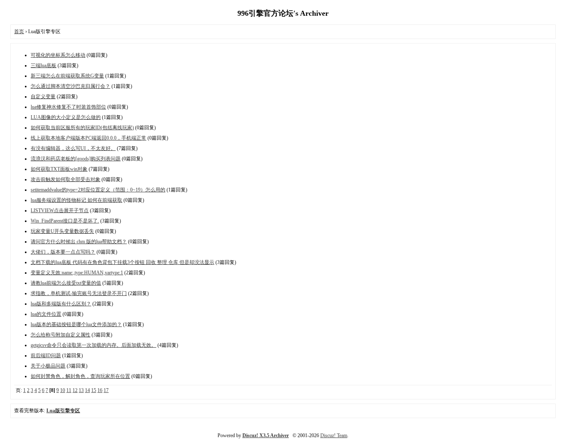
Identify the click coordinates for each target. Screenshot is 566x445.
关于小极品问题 (48, 366)
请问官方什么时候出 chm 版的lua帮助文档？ (79, 241)
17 (106, 390)
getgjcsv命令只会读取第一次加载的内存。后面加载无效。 (93, 345)
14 (87, 390)
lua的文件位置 (46, 314)
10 (62, 390)
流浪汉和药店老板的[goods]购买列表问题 (76, 159)
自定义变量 (43, 96)
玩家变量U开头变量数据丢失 (62, 231)
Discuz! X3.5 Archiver (265, 435)
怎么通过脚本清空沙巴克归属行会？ (70, 86)
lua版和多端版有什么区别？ (61, 304)
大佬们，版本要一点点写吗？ (63, 252)
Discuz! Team (333, 435)
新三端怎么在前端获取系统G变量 (67, 76)
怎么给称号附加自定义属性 (60, 335)
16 (99, 390)
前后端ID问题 (46, 355)
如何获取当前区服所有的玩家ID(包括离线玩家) (82, 128)
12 (75, 390)
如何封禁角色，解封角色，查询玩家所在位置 (80, 376)
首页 (19, 31)
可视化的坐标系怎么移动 (58, 55)
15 (93, 390)
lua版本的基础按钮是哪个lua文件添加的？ (76, 324)
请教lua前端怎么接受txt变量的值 (66, 283)
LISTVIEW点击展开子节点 (60, 210)
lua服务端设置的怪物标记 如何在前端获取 (76, 200)
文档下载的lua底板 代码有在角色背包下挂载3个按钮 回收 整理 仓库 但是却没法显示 (122, 262)
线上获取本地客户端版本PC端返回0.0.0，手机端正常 (88, 138)
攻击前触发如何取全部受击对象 (65, 179)
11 (68, 390)
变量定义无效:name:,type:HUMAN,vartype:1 (77, 273)
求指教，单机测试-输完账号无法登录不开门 (79, 293)
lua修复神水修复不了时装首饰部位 (68, 107)
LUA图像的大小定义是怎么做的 (66, 117)
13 (81, 390)
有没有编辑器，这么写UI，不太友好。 (73, 148)
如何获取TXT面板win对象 (59, 169)
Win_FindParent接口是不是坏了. (65, 221)
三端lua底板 (43, 65)
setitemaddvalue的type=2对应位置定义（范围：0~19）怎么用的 (98, 190)
